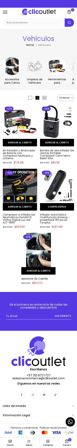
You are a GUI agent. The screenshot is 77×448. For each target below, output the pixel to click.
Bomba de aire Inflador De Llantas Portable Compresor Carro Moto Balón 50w (57, 154)
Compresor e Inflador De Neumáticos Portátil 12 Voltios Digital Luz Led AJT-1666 (19, 218)
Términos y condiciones (24, 427)
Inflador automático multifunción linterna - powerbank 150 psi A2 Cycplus (55, 218)
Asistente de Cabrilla (34, 279)
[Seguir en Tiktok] (55, 395)
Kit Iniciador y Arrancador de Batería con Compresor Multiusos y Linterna (19, 154)
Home (30, 45)
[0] (69, 12)
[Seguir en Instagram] (33, 395)
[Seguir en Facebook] (21, 395)
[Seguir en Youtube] (44, 395)
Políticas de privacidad (53, 427)
